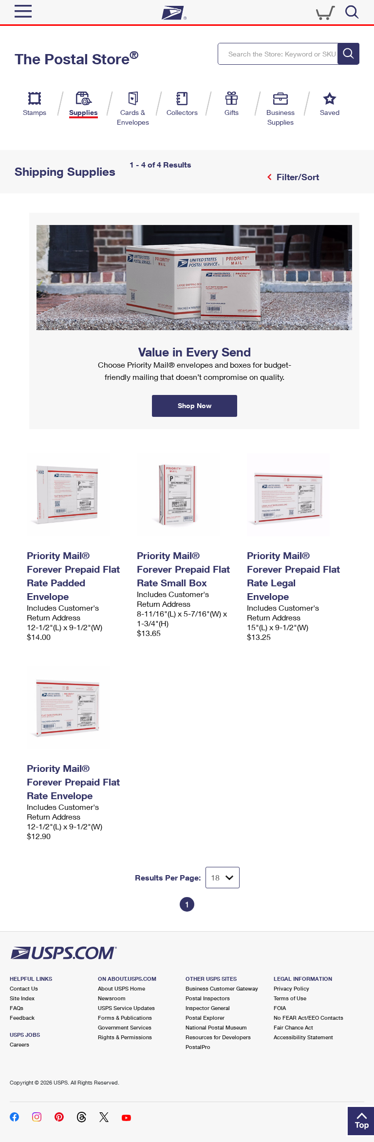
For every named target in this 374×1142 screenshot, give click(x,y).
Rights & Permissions (125, 1037)
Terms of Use (290, 998)
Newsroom (112, 998)
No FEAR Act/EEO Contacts (308, 1017)
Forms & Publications (125, 1017)
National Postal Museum (216, 1027)
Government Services (124, 1027)
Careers (19, 1044)
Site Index (22, 998)
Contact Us (24, 988)
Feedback (22, 1017)
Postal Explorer (205, 1017)
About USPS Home (121, 988)
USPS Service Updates (126, 1008)
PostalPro (198, 1047)
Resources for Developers (218, 1037)
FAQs (16, 1008)
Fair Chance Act (293, 1027)
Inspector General (208, 1008)
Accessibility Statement (303, 1037)
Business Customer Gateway (222, 988)
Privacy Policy (291, 988)
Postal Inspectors (208, 998)
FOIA (280, 1008)
